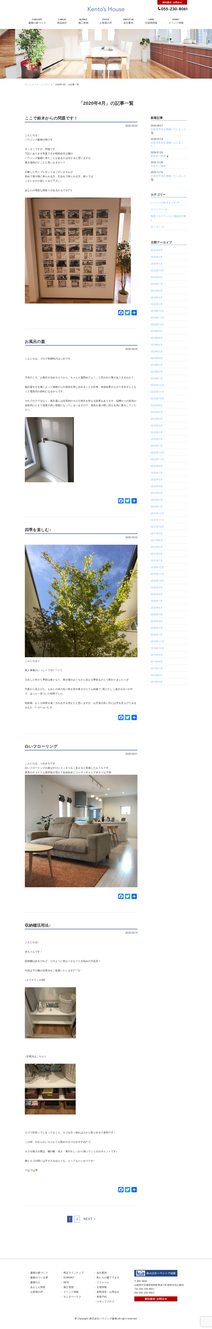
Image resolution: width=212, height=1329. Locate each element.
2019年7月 (157, 668)
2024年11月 (157, 317)
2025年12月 (157, 270)
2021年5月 (157, 553)
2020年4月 (157, 621)
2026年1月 (157, 263)
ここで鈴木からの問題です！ (51, 118)
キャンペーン (158, 209)
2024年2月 (157, 371)
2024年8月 (157, 337)
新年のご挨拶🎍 (160, 156)
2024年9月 (157, 331)
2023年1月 (157, 445)
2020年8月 (157, 594)
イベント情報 (71, 1291)
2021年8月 (157, 540)
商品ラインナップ (73, 1272)
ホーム (28, 84)
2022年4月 (157, 486)
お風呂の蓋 (35, 341)
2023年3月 (157, 432)
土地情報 (102, 1287)
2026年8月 (157, 250)
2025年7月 (157, 284)
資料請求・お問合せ (108, 1291)
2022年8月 (157, 466)
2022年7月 (157, 472)
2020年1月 (157, 634)
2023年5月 (157, 418)
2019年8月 (157, 661)
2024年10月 (157, 324)
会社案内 (102, 1272)
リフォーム (103, 1282)
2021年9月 (157, 533)
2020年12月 (157, 567)
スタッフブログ (42, 84)
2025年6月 (157, 290)
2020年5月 (157, 614)
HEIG (66, 1282)
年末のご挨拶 (158, 166)
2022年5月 (157, 479)
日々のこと (157, 226)
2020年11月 (157, 573)
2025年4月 (157, 297)
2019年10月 (157, 648)
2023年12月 (157, 385)
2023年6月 (157, 412)
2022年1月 (157, 506)
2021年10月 (157, 526)
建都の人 (35, 1282)
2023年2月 (157, 439)
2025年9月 (157, 277)
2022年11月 (157, 459)
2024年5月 (157, 351)
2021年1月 (157, 560)
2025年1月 (157, 304)
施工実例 (68, 1287)
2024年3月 (157, 364)
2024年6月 (157, 344)
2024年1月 (157, 378)
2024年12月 (157, 310)
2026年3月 (157, 257)
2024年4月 (157, 358)
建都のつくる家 (39, 1277)
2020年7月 (157, 600)
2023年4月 (157, 425)
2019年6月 (157, 675)
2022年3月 (157, 493)
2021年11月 (157, 520)
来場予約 (102, 1296)
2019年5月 (157, 681)
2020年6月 (157, 607)
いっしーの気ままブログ (165, 202)
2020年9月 (157, 587)
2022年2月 (157, 499)
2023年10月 (157, 398)
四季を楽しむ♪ (38, 529)
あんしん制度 (38, 1287)
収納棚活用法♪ (38, 925)
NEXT (88, 1219)
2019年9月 (157, 654)
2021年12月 (157, 513)
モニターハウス (72, 1296)
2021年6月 (157, 547)
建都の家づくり (39, 1272)
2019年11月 (157, 641)
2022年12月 (157, 452)
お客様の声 (36, 1291)
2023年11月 (157, 391)
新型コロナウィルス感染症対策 (168, 216)
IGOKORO (68, 1277)
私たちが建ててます (108, 1277)
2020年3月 (157, 627)
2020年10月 (157, 580)
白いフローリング (41, 746)
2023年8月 (157, 405)
